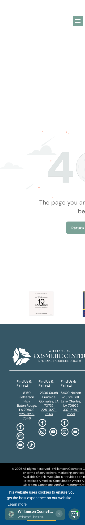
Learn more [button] (17, 504)
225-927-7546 (26, 416)
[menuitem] (36, 12)
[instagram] (20, 436)
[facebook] (20, 427)
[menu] (78, 21)
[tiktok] (31, 445)
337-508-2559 (71, 412)
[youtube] (20, 445)
